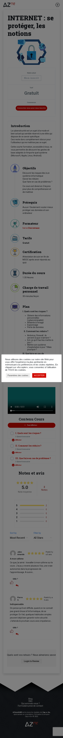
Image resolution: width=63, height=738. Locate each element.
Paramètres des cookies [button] (18, 375)
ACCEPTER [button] (39, 375)
